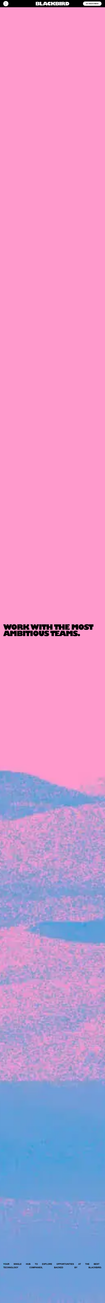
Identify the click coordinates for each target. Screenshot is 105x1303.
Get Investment (92, 4)
